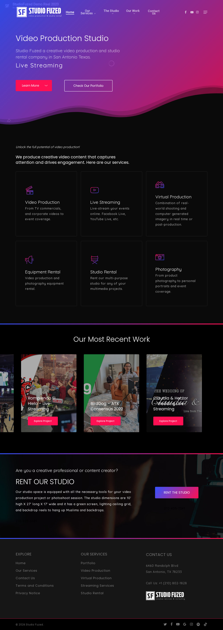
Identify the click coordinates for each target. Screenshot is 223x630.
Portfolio (88, 563)
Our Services (26, 570)
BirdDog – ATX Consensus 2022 (107, 406)
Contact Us (25, 578)
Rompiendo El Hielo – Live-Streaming (41, 403)
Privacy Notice (28, 593)
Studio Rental (92, 593)
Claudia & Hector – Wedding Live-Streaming (170, 403)
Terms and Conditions (35, 585)
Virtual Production (96, 578)
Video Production (95, 570)
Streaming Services (97, 585)
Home (21, 563)
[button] (205, 12)
